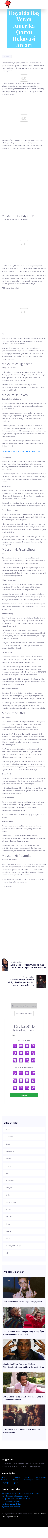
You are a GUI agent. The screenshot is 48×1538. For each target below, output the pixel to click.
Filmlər (6, 56)
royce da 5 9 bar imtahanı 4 (11, 1507)
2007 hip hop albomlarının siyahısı (21, 451)
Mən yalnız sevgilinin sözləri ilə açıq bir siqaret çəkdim (21, 1493)
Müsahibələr (28, 1480)
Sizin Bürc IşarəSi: (24, 1040)
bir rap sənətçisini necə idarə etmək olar (16, 1499)
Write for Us (13, 1516)
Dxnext (15, 1480)
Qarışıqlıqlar (5, 1482)
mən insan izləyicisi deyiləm (11, 1504)
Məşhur (4, 1480)
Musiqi (26, 1477)
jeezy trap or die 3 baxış (10, 1501)
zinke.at (36, 1514)
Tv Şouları (16, 1477)
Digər (3, 1477)
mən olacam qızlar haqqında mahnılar (15, 1496)
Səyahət (15, 1482)
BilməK (24, 1095)
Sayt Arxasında (40, 1477)
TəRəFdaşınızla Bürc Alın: (24, 1068)
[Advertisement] (24, 178)
